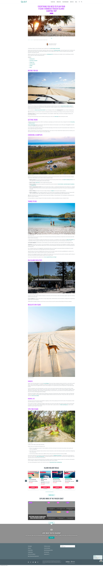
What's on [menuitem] (71, 1)
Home (29, 39)
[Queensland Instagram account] (28, 562)
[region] (51, 60)
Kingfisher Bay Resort (57, 455)
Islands (32, 39)
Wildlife (31, 65)
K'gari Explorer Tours (32, 479)
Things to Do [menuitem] (59, 1)
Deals (31, 67)
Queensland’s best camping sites (56, 462)
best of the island (70, 239)
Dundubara (72, 184)
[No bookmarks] (79, 1)
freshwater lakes (57, 50)
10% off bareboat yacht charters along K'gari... (45, 481)
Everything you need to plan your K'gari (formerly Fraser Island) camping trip (51, 8)
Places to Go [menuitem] (53, 1)
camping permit (50, 54)
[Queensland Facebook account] (30, 562)
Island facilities (32, 63)
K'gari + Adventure (67, 480)
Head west (37, 182)
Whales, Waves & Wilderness (57, 480)
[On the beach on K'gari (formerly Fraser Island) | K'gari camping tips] (51, 26)
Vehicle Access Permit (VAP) (40, 109)
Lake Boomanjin (67, 184)
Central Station (60, 184)
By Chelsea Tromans (52, 43)
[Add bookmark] (51, 38)
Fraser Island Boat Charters (44, 480)
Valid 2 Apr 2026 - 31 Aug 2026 (33, 481)
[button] (26, 481)
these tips (56, 116)
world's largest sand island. (55, 48)
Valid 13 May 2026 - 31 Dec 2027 (69, 481)
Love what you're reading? (51, 533)
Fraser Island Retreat (40, 456)
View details (30, 482)
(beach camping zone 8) (67, 179)
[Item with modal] (51, 26)
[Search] (81, 1)
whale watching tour (64, 404)
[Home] (24, 2)
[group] (33, 481)
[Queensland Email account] (37, 562)
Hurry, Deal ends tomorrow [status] (33, 471)
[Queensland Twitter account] (33, 562)
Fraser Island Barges (32, 124)
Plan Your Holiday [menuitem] (65, 1)
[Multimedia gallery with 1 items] (51, 26)
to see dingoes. (46, 383)
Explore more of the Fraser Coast (51, 498)
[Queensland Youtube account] (35, 562)
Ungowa (52, 190)
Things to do (32, 62)
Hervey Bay (72, 121)
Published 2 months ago (52, 44)
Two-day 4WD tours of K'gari (33, 480)
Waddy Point (33, 185)
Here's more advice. (35, 395)
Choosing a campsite (33, 60)
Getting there (32, 58)
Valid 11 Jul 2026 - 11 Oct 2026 (57, 481)
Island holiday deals (51, 468)
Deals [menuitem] (76, 1)
